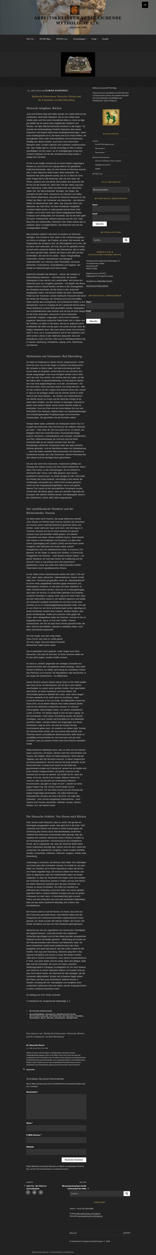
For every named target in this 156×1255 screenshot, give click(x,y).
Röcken (50, 1018)
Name (29, 1123)
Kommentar (32, 1092)
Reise (43, 1018)
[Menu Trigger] (145, 5)
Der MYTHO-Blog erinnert (104, 144)
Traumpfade (72, 1018)
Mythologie (68, 1016)
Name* (95, 205)
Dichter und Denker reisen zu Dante (108, 161)
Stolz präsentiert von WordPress (62, 1252)
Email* (95, 214)
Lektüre (95, 141)
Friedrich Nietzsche (66, 1014)
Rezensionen (100, 152)
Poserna (79, 1016)
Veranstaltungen (79, 39)
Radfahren (35, 1018)
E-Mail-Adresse (33, 1135)
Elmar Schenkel (56, 90)
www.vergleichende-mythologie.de (89, 1216)
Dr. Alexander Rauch (35, 1045)
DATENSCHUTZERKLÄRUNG (97, 286)
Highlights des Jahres (103, 165)
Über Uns (30, 39)
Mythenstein (56, 1016)
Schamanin (60, 1018)
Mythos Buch (100, 148)
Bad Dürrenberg (37, 1014)
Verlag (93, 39)
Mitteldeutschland (39, 1016)
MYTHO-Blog (45, 39)
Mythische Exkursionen (41, 1011)
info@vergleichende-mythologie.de (87, 1213)
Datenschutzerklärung (40, 1252)
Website (30, 1147)
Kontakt (105, 39)
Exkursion (51, 1014)
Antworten (30, 1069)
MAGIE (97, 169)
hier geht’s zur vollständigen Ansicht (99, 281)
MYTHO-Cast (61, 39)
